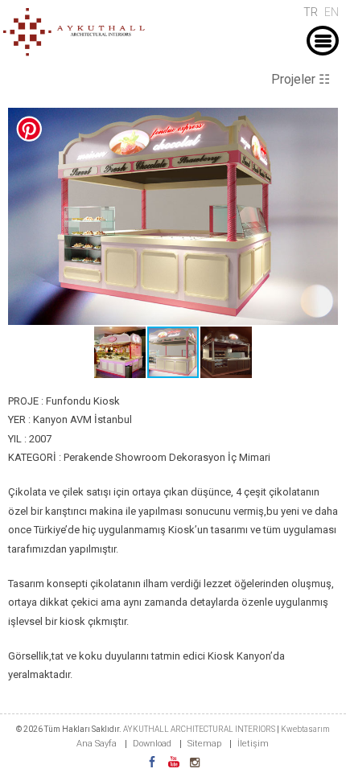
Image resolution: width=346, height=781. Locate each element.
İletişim (253, 744)
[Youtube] (173, 762)
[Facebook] (152, 762)
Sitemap (204, 744)
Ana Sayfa (96, 744)
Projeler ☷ (300, 79)
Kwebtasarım (305, 729)
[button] (323, 122)
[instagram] (195, 762)
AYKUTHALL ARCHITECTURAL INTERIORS (200, 729)
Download (152, 744)
